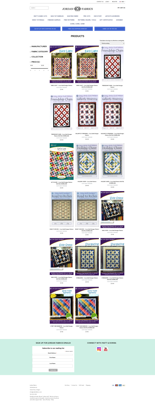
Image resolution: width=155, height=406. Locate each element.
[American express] (120, 385)
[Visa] (113, 385)
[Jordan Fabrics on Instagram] (98, 349)
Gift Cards (81, 385)
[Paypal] (123, 385)
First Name (52, 357)
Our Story (67, 385)
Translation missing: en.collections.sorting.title (112, 40)
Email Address (52, 353)
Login (107, 1)
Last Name (52, 363)
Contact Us (100, 1)
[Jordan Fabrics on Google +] (105, 349)
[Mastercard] (116, 385)
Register (114, 1)
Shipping (88, 385)
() (121, 8)
